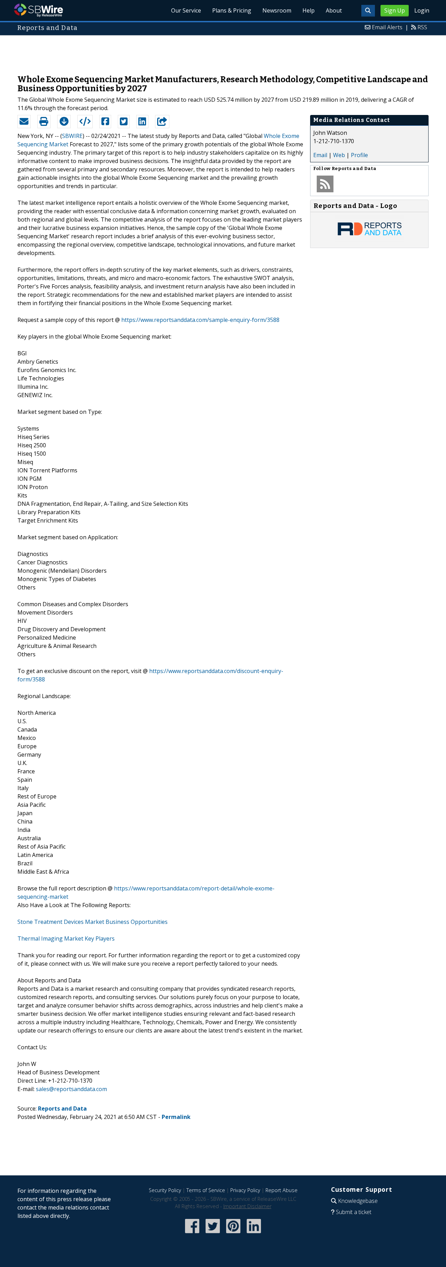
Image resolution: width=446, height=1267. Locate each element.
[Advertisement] (223, 51)
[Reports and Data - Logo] (369, 241)
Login (421, 10)
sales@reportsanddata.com (71, 1089)
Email (320, 155)
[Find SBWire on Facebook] (192, 1233)
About (334, 10)
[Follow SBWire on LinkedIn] (253, 1233)
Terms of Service (205, 1190)
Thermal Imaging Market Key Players (66, 938)
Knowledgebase (358, 1201)
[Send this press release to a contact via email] (24, 121)
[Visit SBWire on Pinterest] (233, 1233)
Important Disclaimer (247, 1206)
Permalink (176, 1117)
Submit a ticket (353, 1212)
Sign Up (394, 10)
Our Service (186, 10)
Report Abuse (282, 1190)
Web (339, 155)
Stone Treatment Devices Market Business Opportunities (92, 922)
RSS (422, 27)
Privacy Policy (245, 1190)
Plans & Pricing (231, 10)
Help (308, 10)
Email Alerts (387, 27)
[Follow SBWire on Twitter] (212, 1233)
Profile (359, 155)
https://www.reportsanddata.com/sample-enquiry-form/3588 (200, 320)
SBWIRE (72, 136)
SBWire (38, 10)
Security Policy (165, 1190)
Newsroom (276, 10)
